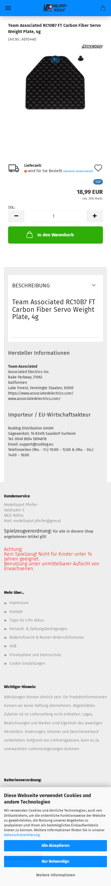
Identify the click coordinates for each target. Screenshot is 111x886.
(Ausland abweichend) (78, 171)
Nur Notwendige (55, 861)
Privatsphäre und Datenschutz (35, 655)
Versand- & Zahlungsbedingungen (38, 629)
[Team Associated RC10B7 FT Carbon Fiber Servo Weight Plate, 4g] (55, 82)
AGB (12, 646)
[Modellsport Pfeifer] (55, 8)
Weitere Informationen (55, 875)
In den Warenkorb (55, 235)
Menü (8, 8)
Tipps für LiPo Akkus (26, 620)
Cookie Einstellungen (27, 663)
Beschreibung (31, 285)
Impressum (19, 603)
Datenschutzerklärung (22, 835)
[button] (16, 216)
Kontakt (16, 611)
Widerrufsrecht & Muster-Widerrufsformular (46, 637)
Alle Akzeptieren (55, 845)
